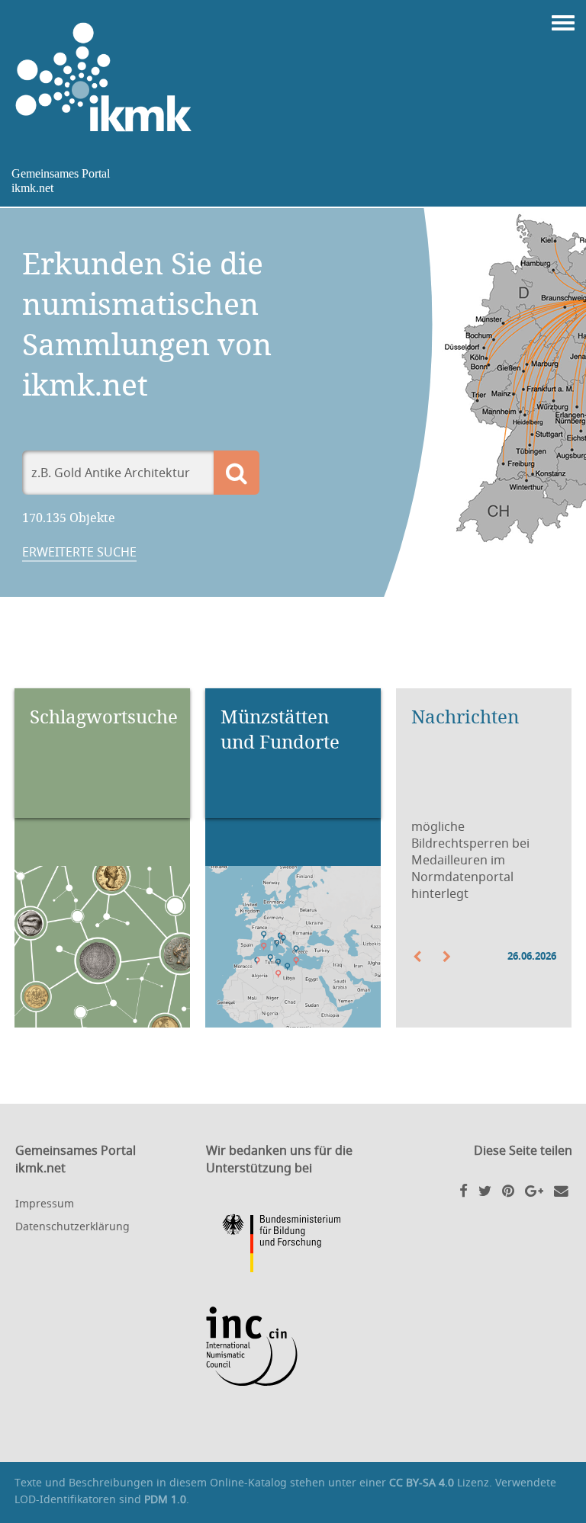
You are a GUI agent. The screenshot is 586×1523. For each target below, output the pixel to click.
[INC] (294, 1346)
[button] (426, 956)
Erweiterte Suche (79, 551)
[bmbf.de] (294, 1245)
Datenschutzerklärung (72, 1226)
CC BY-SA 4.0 (421, 1482)
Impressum (44, 1203)
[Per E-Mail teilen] (561, 1190)
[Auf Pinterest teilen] (508, 1190)
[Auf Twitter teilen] (484, 1190)
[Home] (110, 77)
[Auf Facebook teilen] (463, 1190)
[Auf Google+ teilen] (534, 1190)
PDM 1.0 (165, 1499)
